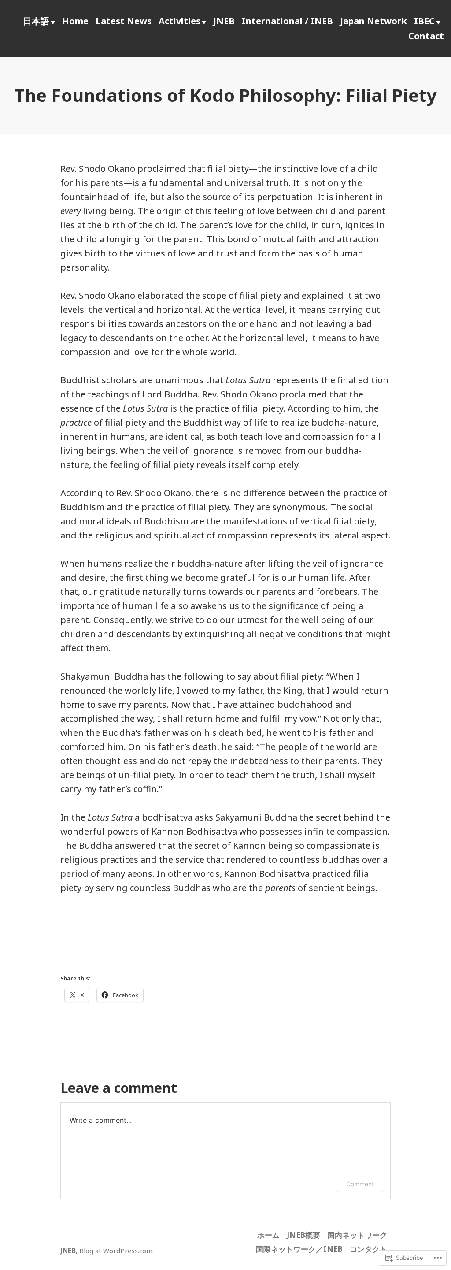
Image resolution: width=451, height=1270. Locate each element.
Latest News (124, 21)
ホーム (268, 1234)
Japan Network (373, 21)
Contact (426, 36)
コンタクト (368, 1249)
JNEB (224, 21)
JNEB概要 (303, 1234)
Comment (360, 1184)
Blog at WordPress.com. (116, 1250)
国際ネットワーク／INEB (299, 1249)
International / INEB (287, 21)
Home (75, 21)
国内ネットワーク (357, 1234)
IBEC (424, 21)
